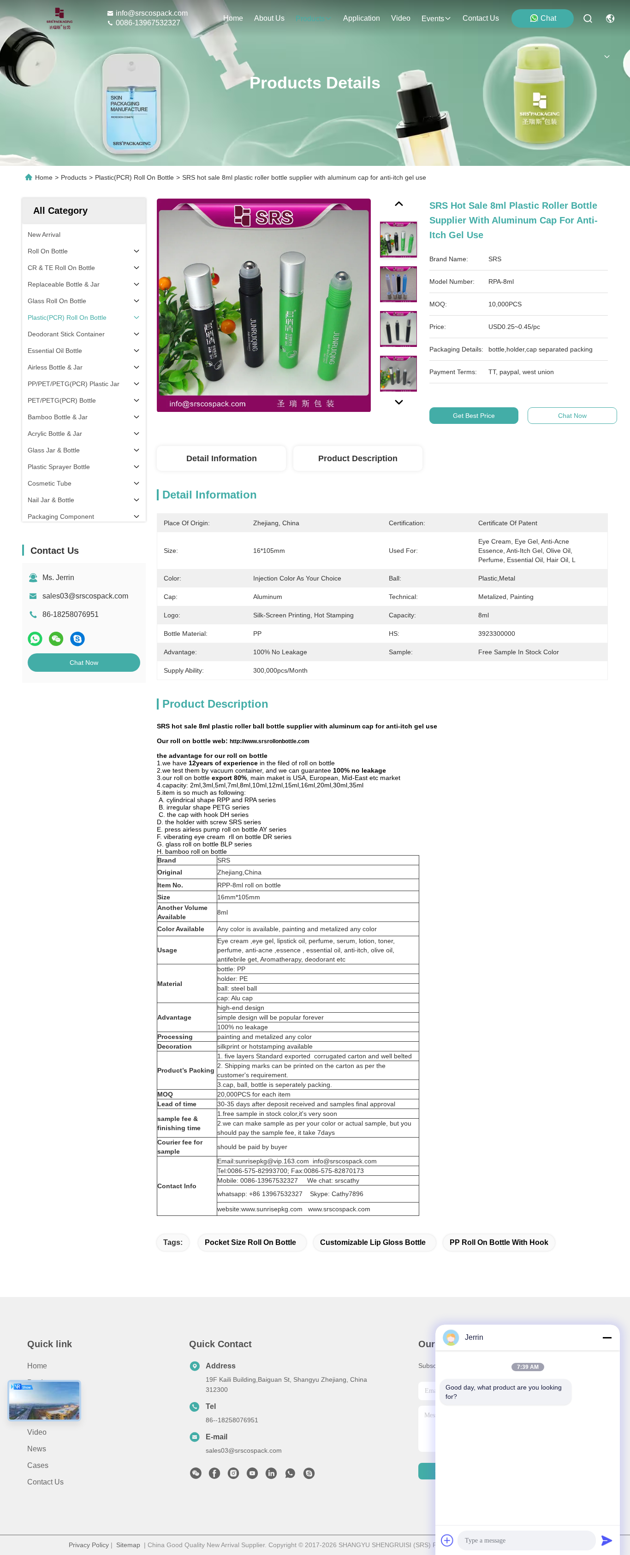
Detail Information (221, 458)
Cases (37, 1465)
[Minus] (606, 1337)
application (361, 18)
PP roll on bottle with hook (499, 1242)
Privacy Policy (89, 1545)
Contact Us (45, 1482)
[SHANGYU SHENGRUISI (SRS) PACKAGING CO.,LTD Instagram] (233, 1475)
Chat (548, 18)
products (310, 19)
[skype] (77, 638)
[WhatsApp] (35, 638)
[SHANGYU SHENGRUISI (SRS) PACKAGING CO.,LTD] (57, 18)
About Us (42, 1399)
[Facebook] (214, 1475)
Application (45, 1416)
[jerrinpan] (309, 1475)
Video (37, 1432)
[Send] (607, 1540)
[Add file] (447, 1540)
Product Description (358, 458)
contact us (481, 18)
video (400, 18)
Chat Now (84, 662)
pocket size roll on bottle (250, 1242)
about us (269, 18)
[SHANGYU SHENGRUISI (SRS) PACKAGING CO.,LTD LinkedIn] (271, 1475)
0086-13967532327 (148, 23)
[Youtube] (252, 1475)
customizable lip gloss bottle (373, 1242)
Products (74, 177)
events (433, 19)
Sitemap (128, 1545)
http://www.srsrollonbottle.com (269, 741)
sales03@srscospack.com (85, 596)
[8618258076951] (290, 1475)
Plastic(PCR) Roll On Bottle (134, 177)
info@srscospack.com (152, 13)
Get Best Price (474, 415)
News (36, 1449)
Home (233, 18)
